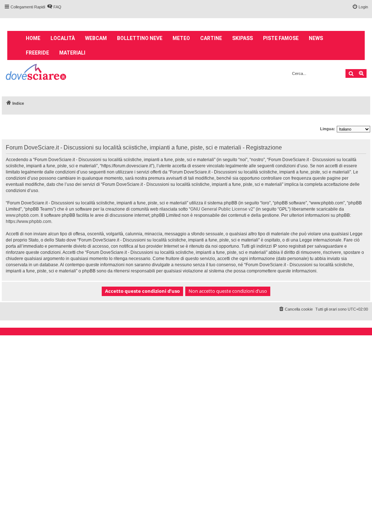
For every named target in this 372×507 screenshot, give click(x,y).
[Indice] (36, 73)
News (316, 38)
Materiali (72, 53)
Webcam (96, 38)
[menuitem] (54, 7)
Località (62, 38)
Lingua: (327, 129)
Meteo (181, 38)
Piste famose (281, 38)
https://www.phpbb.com (28, 221)
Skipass (242, 38)
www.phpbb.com (22, 215)
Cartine (211, 38)
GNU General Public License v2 (221, 209)
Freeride (37, 53)
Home (33, 38)
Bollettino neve (139, 38)
